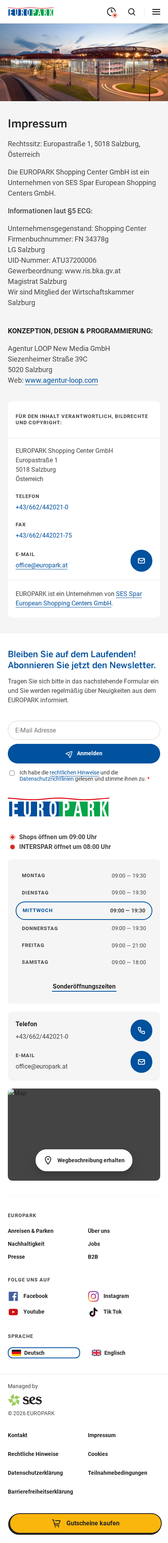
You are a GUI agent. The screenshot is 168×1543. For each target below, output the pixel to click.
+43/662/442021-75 (44, 535)
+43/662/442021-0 (42, 507)
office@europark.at (42, 565)
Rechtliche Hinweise (33, 1453)
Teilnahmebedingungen (117, 1472)
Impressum (102, 1435)
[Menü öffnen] (156, 12)
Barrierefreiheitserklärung (40, 1491)
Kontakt (17, 1435)
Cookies (98, 1453)
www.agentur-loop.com (61, 380)
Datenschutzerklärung (35, 1472)
